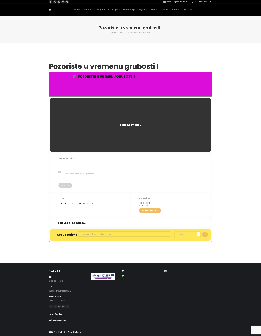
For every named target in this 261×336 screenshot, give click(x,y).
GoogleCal (79, 223)
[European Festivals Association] (123, 271)
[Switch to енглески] (191, 9)
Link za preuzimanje (57, 320)
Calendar (64, 223)
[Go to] (123, 276)
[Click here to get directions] (205, 234)
